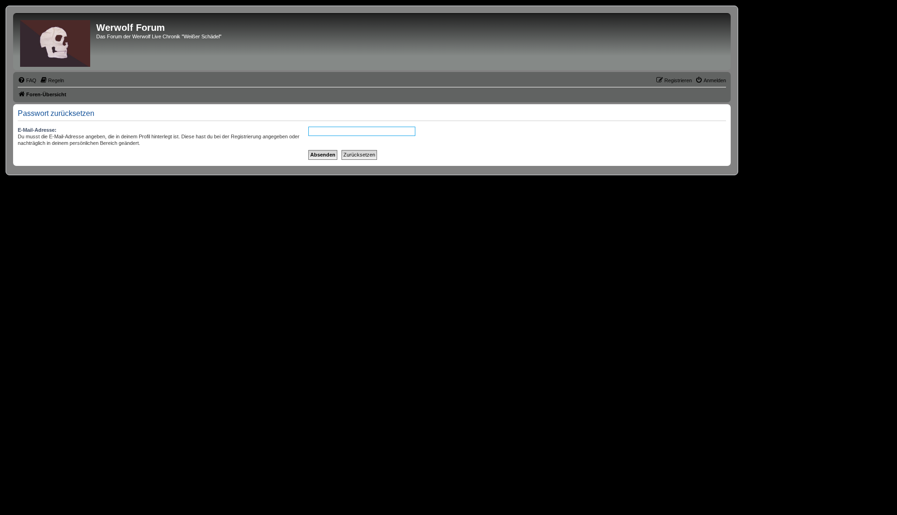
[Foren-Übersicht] (55, 41)
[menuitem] (27, 80)
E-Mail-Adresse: (37, 130)
